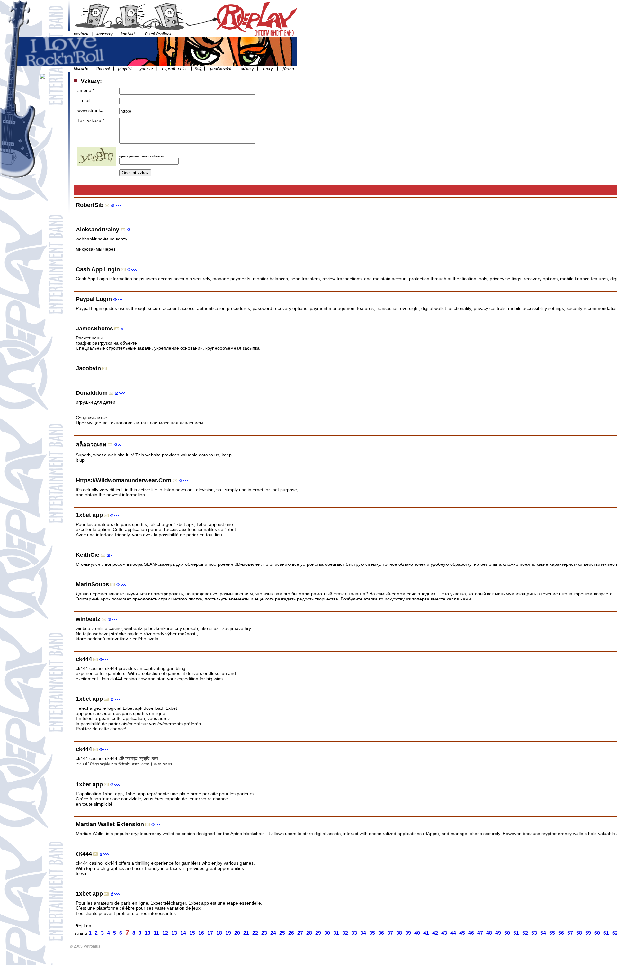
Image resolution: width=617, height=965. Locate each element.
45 (462, 933)
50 (507, 933)
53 (534, 933)
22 (255, 933)
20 (237, 933)
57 (570, 933)
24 (273, 933)
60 (597, 933)
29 (318, 933)
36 (381, 933)
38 (399, 933)
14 (183, 933)
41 (426, 933)
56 (561, 933)
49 (498, 933)
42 (435, 933)
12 (165, 933)
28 (309, 933)
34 (363, 933)
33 (354, 933)
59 (588, 933)
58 (579, 933)
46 (471, 933)
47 (480, 933)
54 (543, 933)
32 (345, 933)
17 (210, 933)
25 (282, 933)
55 (552, 933)
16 (201, 933)
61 (606, 933)
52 (525, 933)
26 (291, 933)
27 (300, 933)
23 (264, 933)
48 (489, 933)
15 (192, 933)
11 (156, 933)
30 (327, 933)
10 (147, 933)
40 (417, 933)
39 (408, 933)
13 (174, 933)
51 (516, 933)
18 (219, 933)
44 (453, 933)
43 (444, 933)
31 (336, 933)
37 (390, 933)
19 (228, 933)
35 (372, 933)
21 (246, 933)
